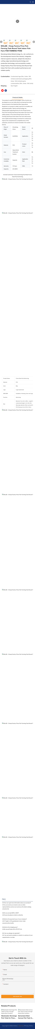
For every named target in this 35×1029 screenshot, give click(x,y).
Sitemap (20, 1026)
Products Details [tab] (18, 97)
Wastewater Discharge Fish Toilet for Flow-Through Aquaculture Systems (9, 1017)
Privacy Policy (28, 1026)
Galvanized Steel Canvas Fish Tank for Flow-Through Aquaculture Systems (25, 1017)
